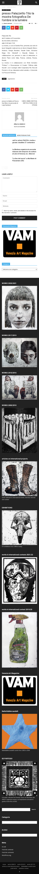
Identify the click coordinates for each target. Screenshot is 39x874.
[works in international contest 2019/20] (19, 667)
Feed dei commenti (8, 852)
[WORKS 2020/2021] (19, 329)
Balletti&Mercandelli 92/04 (28, 866)
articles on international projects (11, 866)
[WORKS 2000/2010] (19, 452)
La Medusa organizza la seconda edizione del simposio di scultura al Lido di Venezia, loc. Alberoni (24, 151)
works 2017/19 (31, 864)
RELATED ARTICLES (9, 135)
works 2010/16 (21, 864)
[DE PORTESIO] (19, 778)
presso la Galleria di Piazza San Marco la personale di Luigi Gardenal (10, 103)
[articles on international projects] (19, 478)
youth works (14, 868)
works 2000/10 (12, 864)
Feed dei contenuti (7, 849)
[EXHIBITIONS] (19, 527)
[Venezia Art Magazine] (19, 258)
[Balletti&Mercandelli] (19, 748)
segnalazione (11, 78)
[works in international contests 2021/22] (19, 603)
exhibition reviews (23, 868)
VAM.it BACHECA (11, 7)
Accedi (4, 847)
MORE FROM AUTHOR (23, 135)
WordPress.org (6, 855)
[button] (36, 2)
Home (3, 7)
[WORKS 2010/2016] (19, 387)
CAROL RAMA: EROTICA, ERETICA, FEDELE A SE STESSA (29, 103)
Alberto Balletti (8, 23)
